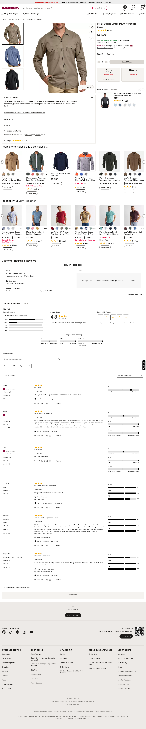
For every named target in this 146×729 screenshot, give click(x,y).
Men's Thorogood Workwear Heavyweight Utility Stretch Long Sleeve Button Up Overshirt (109, 179)
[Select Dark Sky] (28, 228)
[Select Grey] (86, 174)
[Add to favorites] (91, 26)
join (105, 42)
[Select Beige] (42, 174)
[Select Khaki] (37, 174)
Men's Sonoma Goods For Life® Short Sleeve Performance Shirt (108, 233)
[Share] (91, 32)
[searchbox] (56, 8)
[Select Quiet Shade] (13, 174)
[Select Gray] (28, 174)
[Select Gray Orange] (76, 174)
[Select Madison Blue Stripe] (135, 228)
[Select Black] (130, 174)
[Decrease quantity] (99, 62)
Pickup (109, 70)
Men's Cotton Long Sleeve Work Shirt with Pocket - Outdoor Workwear (84, 179)
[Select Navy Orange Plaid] (110, 228)
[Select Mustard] (37, 228)
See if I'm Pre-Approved (105, 48)
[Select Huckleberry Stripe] (125, 228)
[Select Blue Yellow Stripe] (3, 228)
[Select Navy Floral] (120, 105)
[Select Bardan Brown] (61, 228)
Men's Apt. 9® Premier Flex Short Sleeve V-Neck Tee (60, 233)
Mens (11, 19)
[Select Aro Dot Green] (101, 228)
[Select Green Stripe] (91, 228)
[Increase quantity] (106, 62)
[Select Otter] (3, 174)
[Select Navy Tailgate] (115, 228)
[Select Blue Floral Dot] (129, 105)
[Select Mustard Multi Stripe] (76, 228)
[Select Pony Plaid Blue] (106, 228)
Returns (38, 135)
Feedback (144, 365)
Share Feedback (73, 615)
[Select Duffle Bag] (101, 174)
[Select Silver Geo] (134, 105)
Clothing (17, 19)
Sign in (99, 42)
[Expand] (91, 38)
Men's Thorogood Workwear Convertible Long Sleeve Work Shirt (11, 179)
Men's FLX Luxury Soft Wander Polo (133, 233)
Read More (8, 119)
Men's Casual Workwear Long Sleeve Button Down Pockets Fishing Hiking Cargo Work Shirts (36, 179)
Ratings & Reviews (12, 303)
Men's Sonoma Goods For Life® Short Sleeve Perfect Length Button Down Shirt (11, 233)
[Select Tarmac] (110, 174)
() (126, 101)
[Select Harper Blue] (57, 228)
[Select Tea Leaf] (8, 174)
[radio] (108, 75)
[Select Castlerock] (13, 228)
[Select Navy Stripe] (86, 228)
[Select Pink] (32, 228)
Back (5, 19)
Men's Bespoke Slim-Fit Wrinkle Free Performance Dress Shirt (127, 94)
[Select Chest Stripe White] (81, 228)
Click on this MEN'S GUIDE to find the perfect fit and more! (24, 113)
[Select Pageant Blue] (139, 174)
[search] (24, 8)
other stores (112, 79)
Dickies (39, 19)
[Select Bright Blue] (115, 105)
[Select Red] (32, 174)
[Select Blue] (81, 174)
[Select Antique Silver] (125, 105)
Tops (23, 19)
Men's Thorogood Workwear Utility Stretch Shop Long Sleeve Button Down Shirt (133, 179)
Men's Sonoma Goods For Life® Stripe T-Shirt (84, 233)
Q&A (26, 303)
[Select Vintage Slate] (115, 174)
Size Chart (110, 54)
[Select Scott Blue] (8, 228)
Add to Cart (7, 188)
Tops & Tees (31, 19)
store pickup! (69, 2)
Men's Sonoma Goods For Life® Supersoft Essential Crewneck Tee (36, 233)
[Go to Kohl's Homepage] (10, 8)
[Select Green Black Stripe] (130, 228)
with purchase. (46, 2)
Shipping (133, 70)
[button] (104, 30)
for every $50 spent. (96, 2)
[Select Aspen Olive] (66, 228)
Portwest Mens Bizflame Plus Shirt (60, 175)
